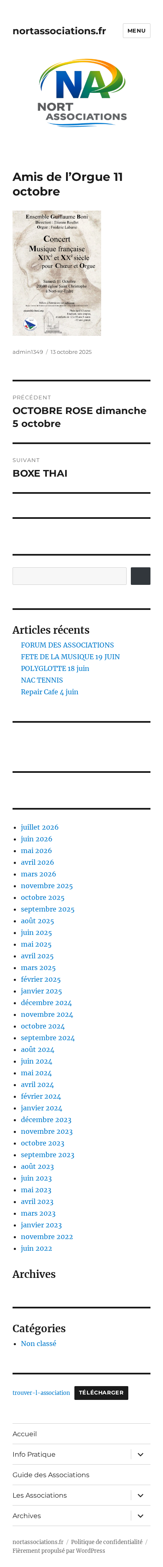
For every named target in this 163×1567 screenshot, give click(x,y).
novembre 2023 (47, 1131)
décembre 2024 (46, 1002)
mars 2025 (38, 967)
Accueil (25, 1434)
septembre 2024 (48, 1038)
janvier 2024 (41, 1108)
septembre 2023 (47, 1154)
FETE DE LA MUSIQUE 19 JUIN (70, 657)
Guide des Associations (51, 1475)
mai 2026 (36, 850)
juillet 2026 (40, 827)
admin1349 (28, 351)
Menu (136, 30)
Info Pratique (34, 1454)
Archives (27, 1516)
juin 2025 (36, 932)
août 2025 (37, 921)
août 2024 (37, 1049)
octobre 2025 (43, 897)
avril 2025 (37, 956)
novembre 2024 (47, 1014)
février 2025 (41, 979)
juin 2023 (36, 1178)
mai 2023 (36, 1190)
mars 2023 (38, 1213)
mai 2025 (36, 944)
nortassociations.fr (59, 31)
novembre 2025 (47, 885)
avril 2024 (37, 1084)
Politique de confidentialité (107, 1542)
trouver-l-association (41, 1392)
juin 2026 (37, 839)
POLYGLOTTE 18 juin (55, 668)
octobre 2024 (43, 1026)
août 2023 (37, 1166)
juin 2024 (36, 1061)
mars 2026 (38, 874)
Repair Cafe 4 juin (50, 692)
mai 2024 (36, 1073)
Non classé (38, 1343)
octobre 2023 (42, 1143)
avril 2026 (37, 862)
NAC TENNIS (42, 680)
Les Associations (40, 1495)
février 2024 (41, 1096)
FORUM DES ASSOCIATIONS (67, 645)
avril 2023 (37, 1201)
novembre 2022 (47, 1236)
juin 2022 (36, 1248)
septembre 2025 (48, 909)
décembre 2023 (46, 1119)
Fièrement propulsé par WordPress (59, 1550)
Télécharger (101, 1392)
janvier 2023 (41, 1225)
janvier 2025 (41, 991)
